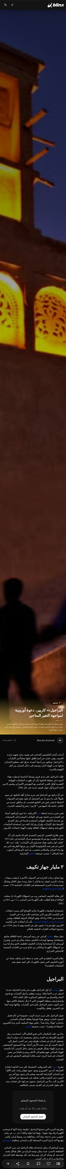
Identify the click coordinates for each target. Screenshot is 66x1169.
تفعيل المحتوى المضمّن (33, 1116)
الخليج (32, 853)
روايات (55, 990)
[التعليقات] (38, 1163)
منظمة (50, 936)
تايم (39, 813)
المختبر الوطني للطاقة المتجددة (48, 921)
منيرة (55, 1067)
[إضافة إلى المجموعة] (28, 1163)
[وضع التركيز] (58, 1163)
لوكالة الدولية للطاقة (53, 889)
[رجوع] (7, 1163)
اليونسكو (7, 1140)
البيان (28, 1026)
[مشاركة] (17, 1163)
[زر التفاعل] (48, 1163)
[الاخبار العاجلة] (12, 5)
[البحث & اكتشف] (5, 5)
